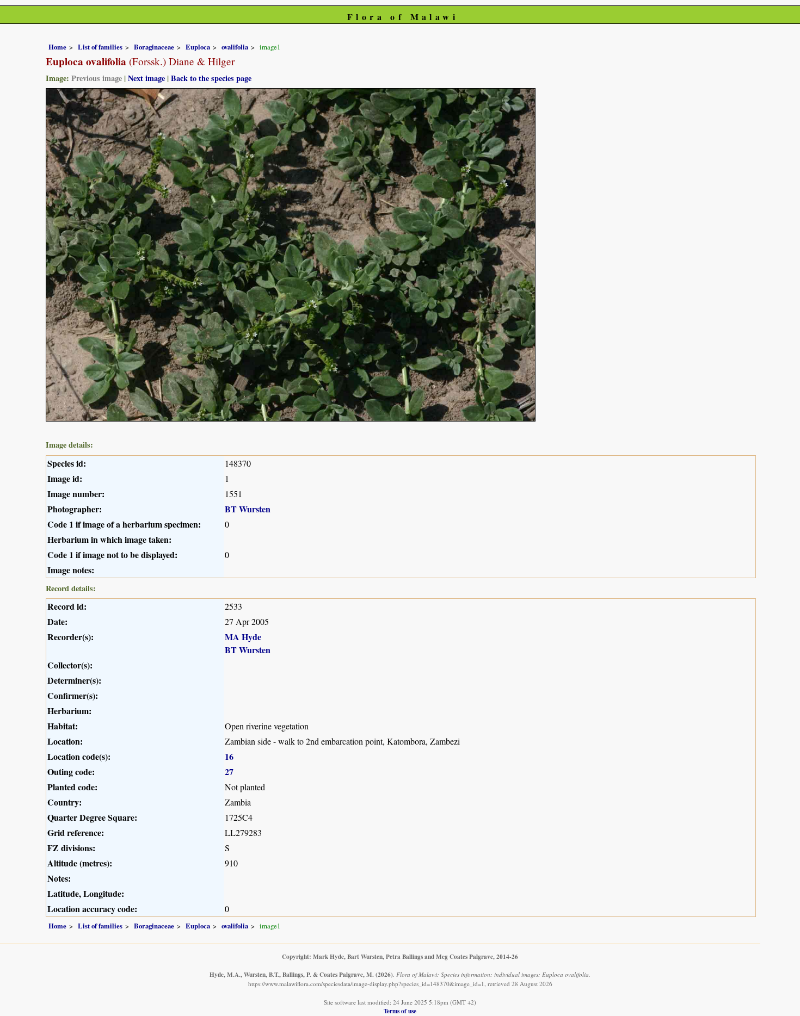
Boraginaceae (154, 47)
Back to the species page (211, 78)
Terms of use (400, 1010)
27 (229, 771)
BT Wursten (247, 509)
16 (229, 756)
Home (57, 47)
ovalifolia (234, 47)
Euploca (198, 47)
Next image (146, 78)
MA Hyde (243, 636)
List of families (100, 47)
